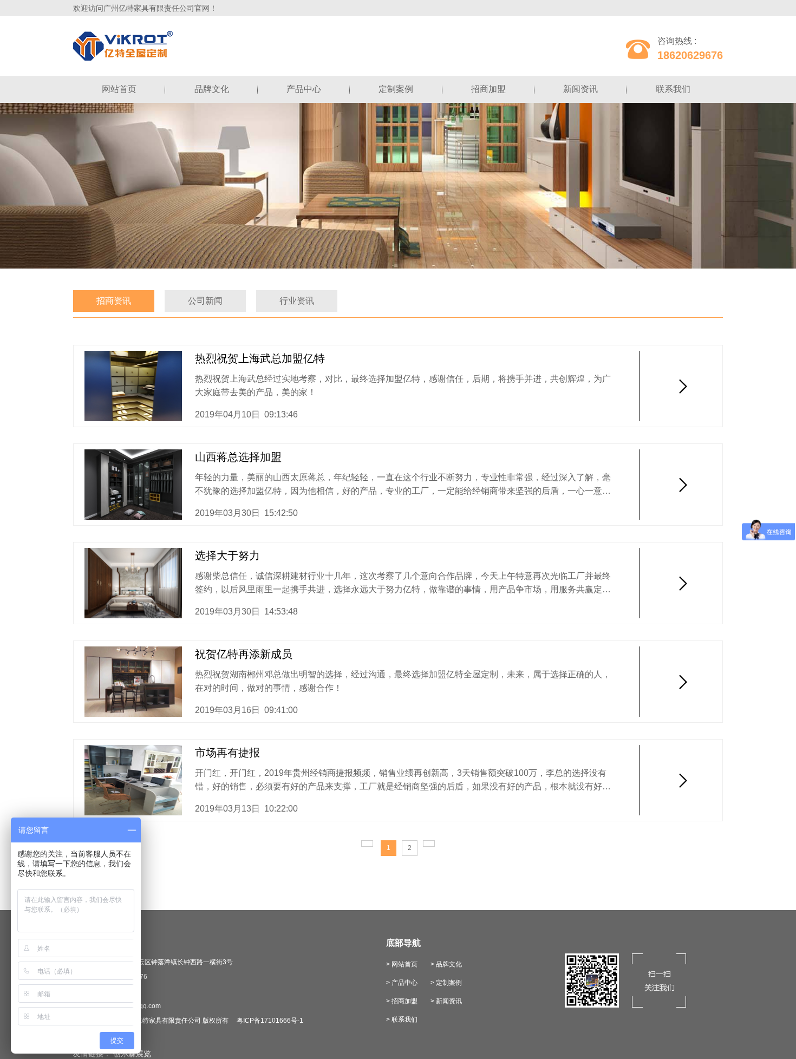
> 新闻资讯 (446, 1001)
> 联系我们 (401, 1019)
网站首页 (119, 89)
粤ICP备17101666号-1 (270, 1020)
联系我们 (673, 89)
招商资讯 (113, 300)
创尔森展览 (132, 1053)
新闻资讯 (580, 89)
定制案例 (396, 89)
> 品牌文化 (446, 964)
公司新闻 (205, 300)
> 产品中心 (401, 982)
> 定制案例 (446, 982)
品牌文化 (211, 89)
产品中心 (303, 89)
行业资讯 (296, 300)
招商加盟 (488, 89)
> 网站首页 (401, 964)
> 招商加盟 (401, 1001)
